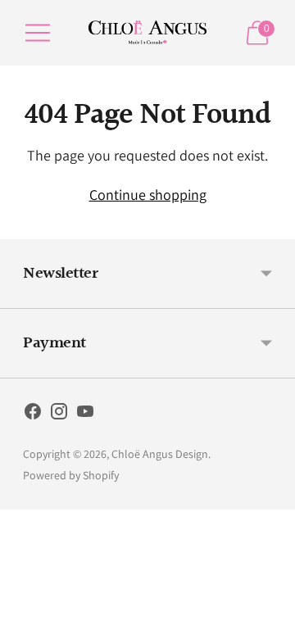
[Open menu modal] (38, 33)
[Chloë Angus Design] (147, 32)
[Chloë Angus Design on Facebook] (33, 414)
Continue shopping (147, 194)
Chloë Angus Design (159, 453)
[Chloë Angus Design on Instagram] (59, 414)
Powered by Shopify (71, 475)
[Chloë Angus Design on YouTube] (85, 414)
